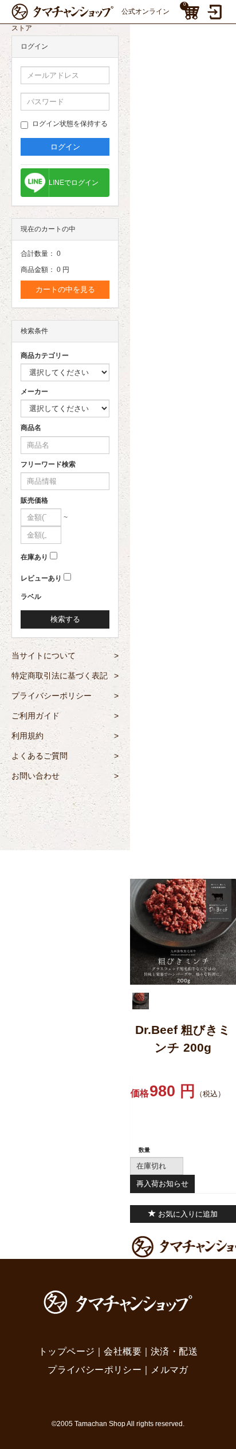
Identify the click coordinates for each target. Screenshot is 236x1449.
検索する (65, 619)
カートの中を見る (65, 289)
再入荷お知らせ (162, 1183)
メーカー (34, 392)
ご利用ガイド (65, 715)
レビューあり (41, 578)
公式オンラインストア (90, 13)
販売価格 (34, 500)
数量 (144, 1150)
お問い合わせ (65, 775)
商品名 (31, 428)
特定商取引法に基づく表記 (65, 675)
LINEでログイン (74, 183)
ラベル (31, 597)
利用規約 (65, 735)
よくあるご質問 (65, 755)
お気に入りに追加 (187, 1214)
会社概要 (122, 1351)
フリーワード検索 (48, 464)
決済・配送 (174, 1351)
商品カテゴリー (45, 356)
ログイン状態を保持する (70, 124)
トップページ (66, 1351)
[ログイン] (216, 12)
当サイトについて (65, 655)
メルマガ (169, 1370)
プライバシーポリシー (65, 695)
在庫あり (34, 557)
